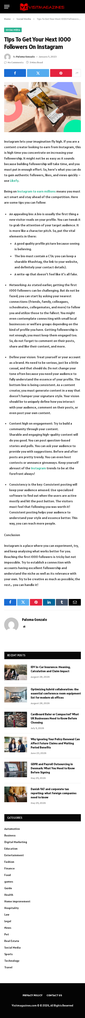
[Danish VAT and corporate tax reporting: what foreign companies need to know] (15, 794)
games (8, 881)
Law (6, 914)
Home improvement (17, 901)
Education (11, 848)
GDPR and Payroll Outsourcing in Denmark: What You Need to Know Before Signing (53, 768)
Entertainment (14, 855)
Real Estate (11, 941)
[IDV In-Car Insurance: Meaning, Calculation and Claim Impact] (15, 672)
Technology (11, 961)
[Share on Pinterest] (61, 73)
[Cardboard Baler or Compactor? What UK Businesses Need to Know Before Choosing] (15, 719)
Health (8, 895)
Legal (7, 921)
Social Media (13, 29)
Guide (8, 888)
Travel (8, 967)
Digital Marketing (15, 842)
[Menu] (6, 6)
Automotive (12, 829)
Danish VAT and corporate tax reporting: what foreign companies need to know (53, 793)
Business (9, 835)
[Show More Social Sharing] (77, 73)
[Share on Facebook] (15, 73)
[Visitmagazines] (42, 6)
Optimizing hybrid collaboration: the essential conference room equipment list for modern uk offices (56, 693)
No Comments (16, 62)
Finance (9, 868)
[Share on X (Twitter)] (38, 73)
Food (7, 875)
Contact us (54, 995)
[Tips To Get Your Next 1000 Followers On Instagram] (42, 107)
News (7, 928)
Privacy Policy (32, 995)
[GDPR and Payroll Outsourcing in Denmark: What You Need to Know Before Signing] (15, 769)
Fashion (9, 862)
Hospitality (11, 908)
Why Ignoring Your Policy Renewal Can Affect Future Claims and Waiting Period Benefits (55, 743)
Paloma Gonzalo (25, 56)
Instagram (38, 468)
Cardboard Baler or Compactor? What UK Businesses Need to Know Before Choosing (55, 718)
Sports (8, 954)
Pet (6, 934)
